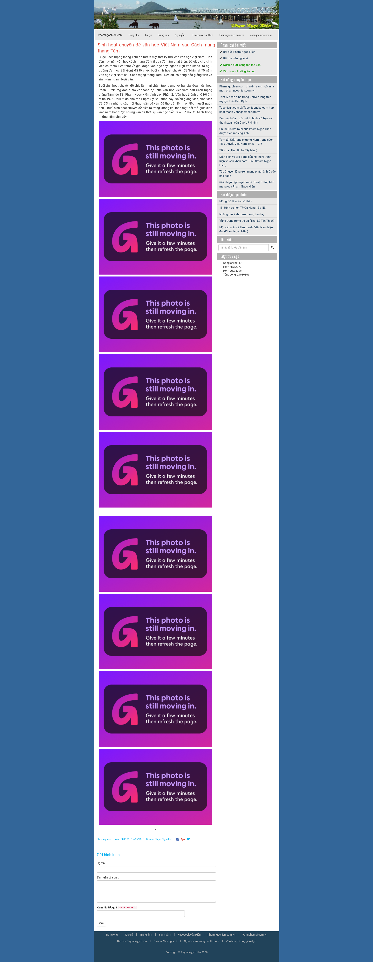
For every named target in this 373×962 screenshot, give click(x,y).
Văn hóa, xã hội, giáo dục (239, 71)
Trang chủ (133, 35)
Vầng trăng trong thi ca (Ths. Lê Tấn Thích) (247, 220)
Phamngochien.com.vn (231, 35)
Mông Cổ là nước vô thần (235, 201)
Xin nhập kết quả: (116, 907)
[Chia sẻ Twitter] (188, 839)
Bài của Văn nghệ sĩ (165, 941)
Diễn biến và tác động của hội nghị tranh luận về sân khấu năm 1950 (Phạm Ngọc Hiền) (245, 161)
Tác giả (148, 35)
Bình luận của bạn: (108, 877)
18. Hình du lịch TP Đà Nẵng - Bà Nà (242, 207)
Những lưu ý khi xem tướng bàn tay (241, 214)
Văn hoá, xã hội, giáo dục (241, 941)
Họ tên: (101, 863)
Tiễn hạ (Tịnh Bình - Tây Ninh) (238, 150)
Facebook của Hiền (203, 35)
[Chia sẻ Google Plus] (183, 839)
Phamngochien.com (110, 35)
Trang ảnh (163, 35)
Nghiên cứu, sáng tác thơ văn (242, 65)
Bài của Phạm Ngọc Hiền (159, 839)
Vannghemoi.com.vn (261, 35)
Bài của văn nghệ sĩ (235, 58)
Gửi (101, 923)
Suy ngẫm (180, 35)
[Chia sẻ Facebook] (177, 839)
